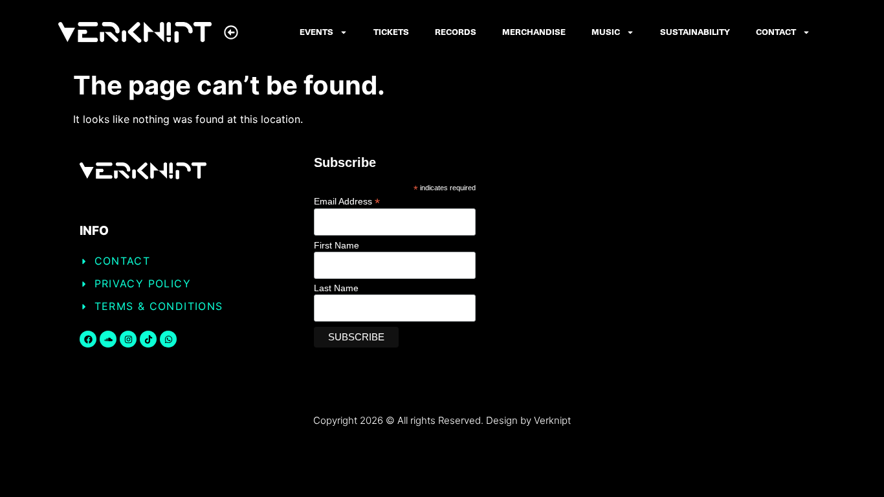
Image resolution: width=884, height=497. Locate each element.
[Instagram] (128, 339)
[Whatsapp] (168, 339)
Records (455, 32)
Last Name (336, 288)
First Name (336, 245)
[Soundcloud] (108, 339)
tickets (391, 32)
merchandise (534, 32)
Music (605, 32)
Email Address (347, 200)
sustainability (695, 32)
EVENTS (316, 32)
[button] (230, 32)
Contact (776, 32)
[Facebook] (88, 339)
